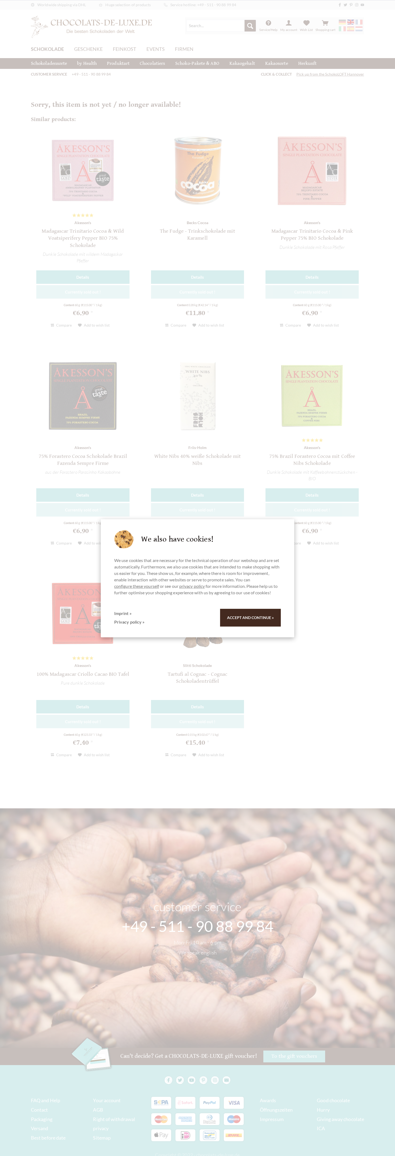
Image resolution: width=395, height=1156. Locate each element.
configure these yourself (136, 586)
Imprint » (123, 613)
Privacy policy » (129, 621)
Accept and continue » (250, 617)
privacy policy (192, 586)
